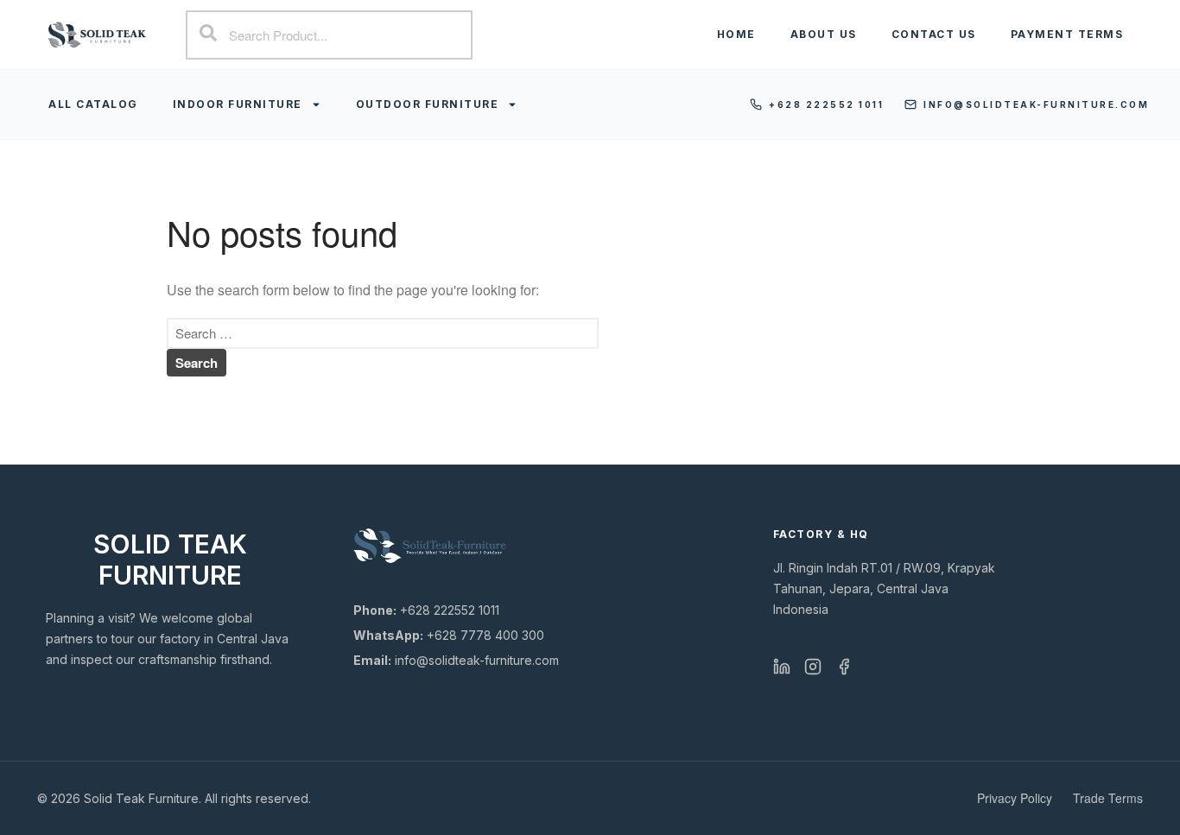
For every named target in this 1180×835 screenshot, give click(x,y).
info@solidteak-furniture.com (1036, 104)
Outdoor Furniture (427, 104)
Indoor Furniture (237, 104)
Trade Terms (1108, 798)
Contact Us (933, 34)
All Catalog (93, 104)
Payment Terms (1067, 34)
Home (736, 34)
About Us (823, 34)
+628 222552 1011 (826, 104)
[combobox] (329, 35)
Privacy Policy (1014, 798)
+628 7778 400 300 (448, 635)
